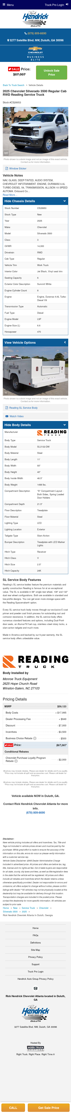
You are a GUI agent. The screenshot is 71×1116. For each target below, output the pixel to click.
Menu (10, 5)
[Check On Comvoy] (36, 988)
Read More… (10, 194)
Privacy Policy (35, 957)
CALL (13, 1107)
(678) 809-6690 (37, 33)
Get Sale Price (48, 1107)
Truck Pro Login (35, 971)
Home (35, 928)
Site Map (35, 949)
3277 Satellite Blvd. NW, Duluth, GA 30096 (37, 40)
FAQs (35, 935)
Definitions (35, 942)
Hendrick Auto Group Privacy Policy (36, 978)
